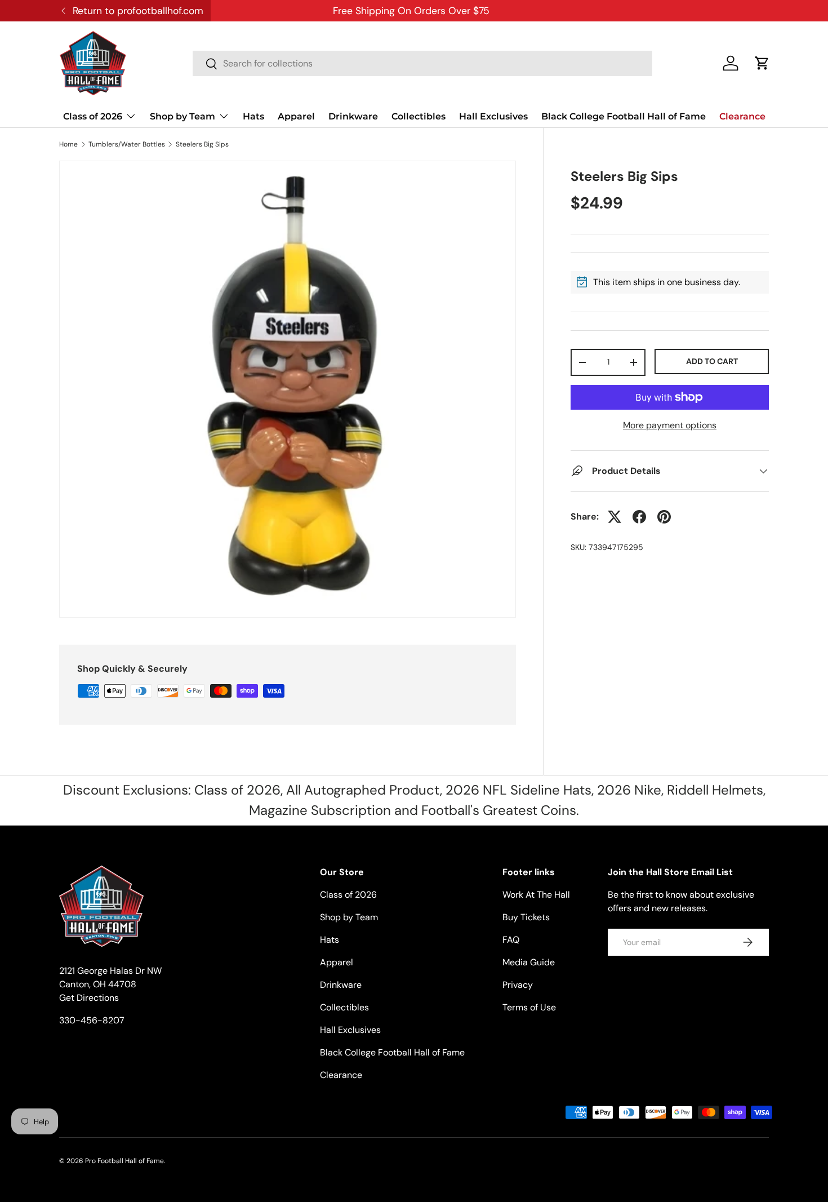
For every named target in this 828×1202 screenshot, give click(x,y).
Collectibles (418, 116)
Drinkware (353, 116)
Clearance (742, 116)
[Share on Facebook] (639, 516)
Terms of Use (529, 1007)
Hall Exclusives (493, 116)
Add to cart (712, 361)
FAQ (510, 940)
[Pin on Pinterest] (664, 516)
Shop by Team (182, 116)
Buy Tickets (526, 917)
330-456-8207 (91, 1020)
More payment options (669, 425)
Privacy (517, 985)
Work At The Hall (536, 895)
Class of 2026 (92, 116)
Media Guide (528, 962)
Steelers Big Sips (202, 144)
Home (68, 144)
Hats (253, 116)
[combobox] (422, 63)
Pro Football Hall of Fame (124, 1160)
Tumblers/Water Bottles (126, 144)
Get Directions (89, 998)
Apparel (296, 116)
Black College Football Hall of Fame (623, 116)
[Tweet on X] (614, 516)
